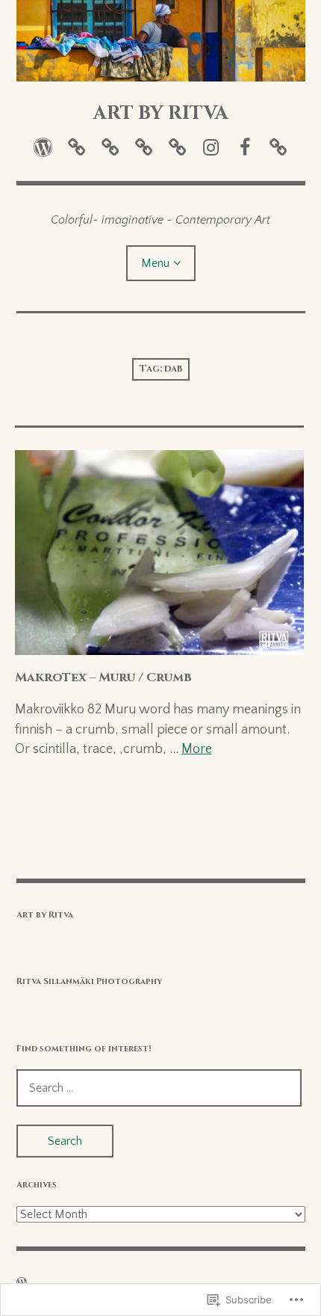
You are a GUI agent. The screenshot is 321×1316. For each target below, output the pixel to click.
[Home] (43, 147)
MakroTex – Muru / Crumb (103, 677)
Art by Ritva (44, 914)
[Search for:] (159, 1088)
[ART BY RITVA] (160, 41)
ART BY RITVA (160, 113)
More (196, 749)
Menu (155, 263)
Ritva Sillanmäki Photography (89, 981)
